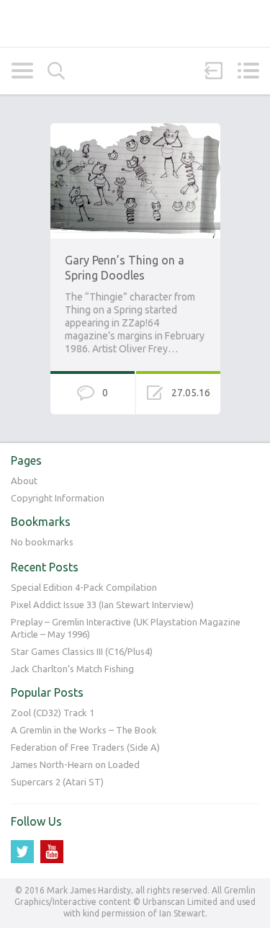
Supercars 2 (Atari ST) (57, 782)
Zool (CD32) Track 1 (52, 713)
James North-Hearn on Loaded (75, 764)
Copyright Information (57, 498)
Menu (248, 71)
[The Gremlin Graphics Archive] (135, 23)
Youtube (51, 851)
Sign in (213, 70)
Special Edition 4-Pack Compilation (84, 587)
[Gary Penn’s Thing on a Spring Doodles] (135, 129)
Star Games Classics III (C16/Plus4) (82, 651)
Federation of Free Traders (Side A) (85, 747)
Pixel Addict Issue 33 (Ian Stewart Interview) (102, 604)
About (24, 481)
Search (56, 71)
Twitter (22, 851)
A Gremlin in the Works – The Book (84, 730)
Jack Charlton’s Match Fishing (72, 669)
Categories (22, 71)
